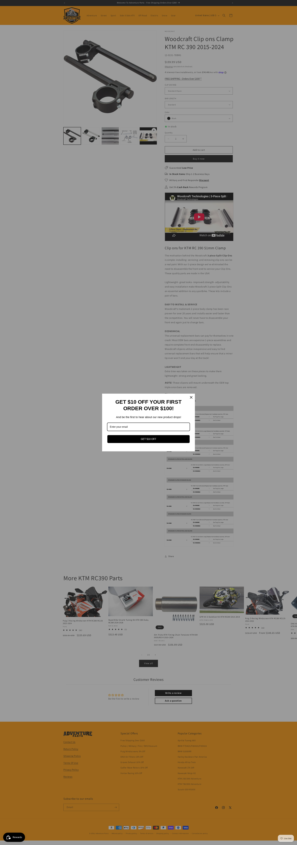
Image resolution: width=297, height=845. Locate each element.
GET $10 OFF (148, 439)
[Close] (191, 397)
